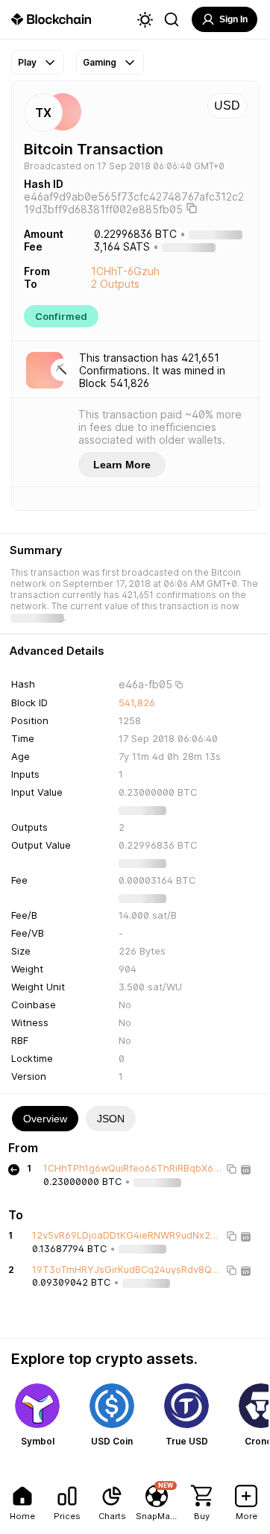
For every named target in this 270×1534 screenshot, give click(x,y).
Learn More (122, 465)
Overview (45, 1119)
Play (27, 62)
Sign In (233, 19)
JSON (111, 1119)
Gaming (99, 62)
